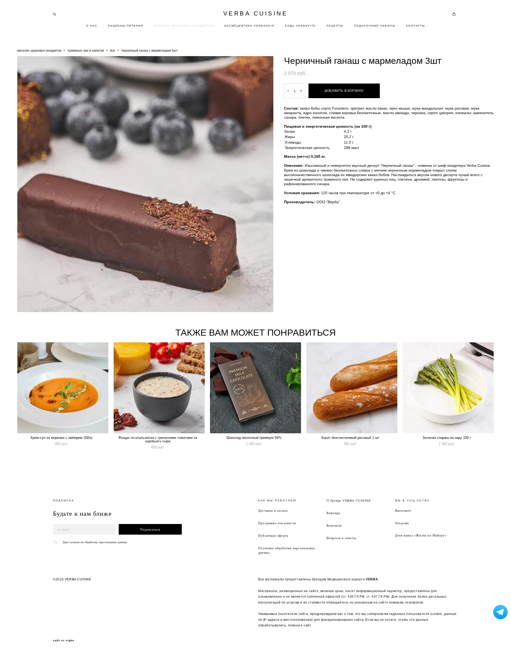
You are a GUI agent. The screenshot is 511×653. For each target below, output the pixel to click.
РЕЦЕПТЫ (334, 25)
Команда (333, 513)
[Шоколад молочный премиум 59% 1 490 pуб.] (255, 387)
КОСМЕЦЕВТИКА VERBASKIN (249, 25)
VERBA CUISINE (255, 13)
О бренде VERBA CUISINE (349, 500)
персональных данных (113, 542)
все (112, 50)
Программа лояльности (277, 523)
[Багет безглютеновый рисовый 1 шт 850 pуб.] (351, 387)
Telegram (402, 523)
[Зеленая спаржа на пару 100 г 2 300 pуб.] (448, 387)
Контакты (334, 525)
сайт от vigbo (63, 640)
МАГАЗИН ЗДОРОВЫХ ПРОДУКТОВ (184, 25)
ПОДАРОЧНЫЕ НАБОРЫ (374, 25)
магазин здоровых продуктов (39, 50)
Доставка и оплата (273, 510)
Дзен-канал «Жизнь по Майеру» (421, 535)
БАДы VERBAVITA (300, 25)
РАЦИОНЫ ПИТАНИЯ (125, 25)
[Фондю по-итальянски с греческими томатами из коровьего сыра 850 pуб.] (159, 387)
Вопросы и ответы (341, 538)
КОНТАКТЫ (415, 25)
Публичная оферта (273, 535)
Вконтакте (403, 510)
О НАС (91, 25)
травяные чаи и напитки (85, 50)
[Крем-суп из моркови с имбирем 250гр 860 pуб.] (62, 387)
